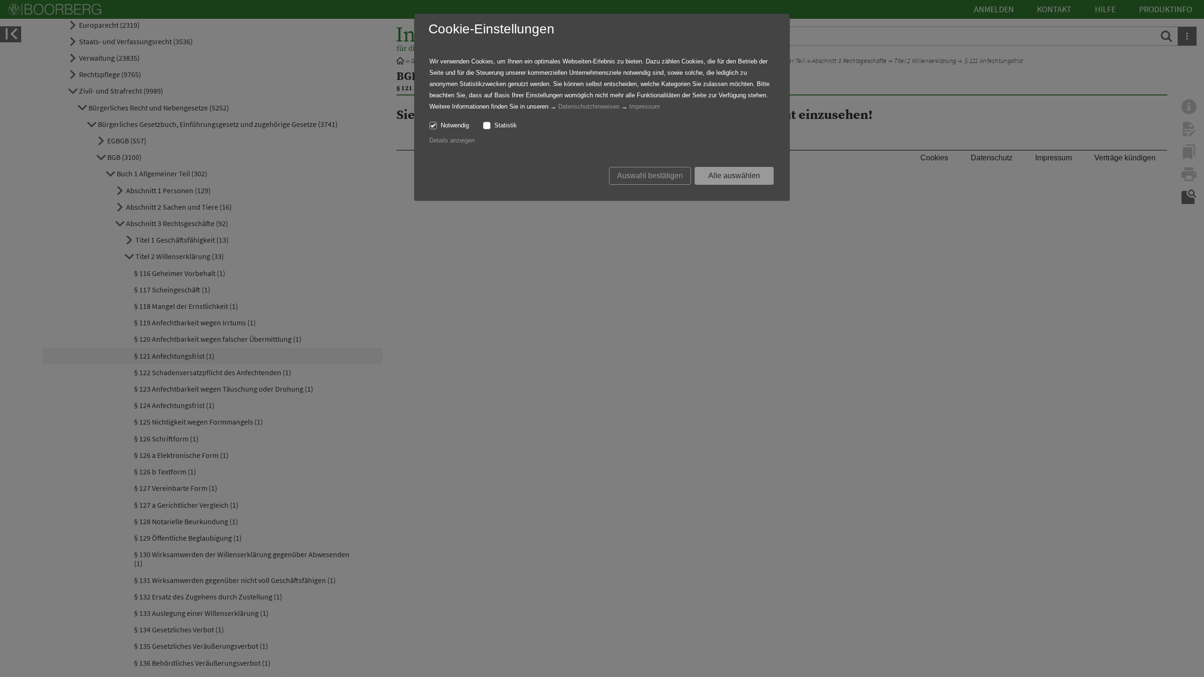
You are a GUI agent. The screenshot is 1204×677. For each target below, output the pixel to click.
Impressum (644, 106)
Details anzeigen (452, 140)
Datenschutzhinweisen (588, 106)
